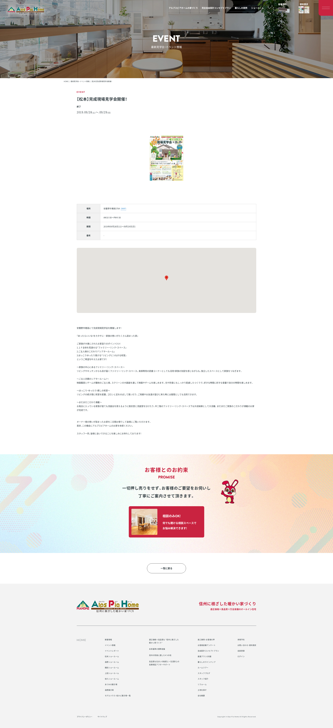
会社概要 (201, 695)
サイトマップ (102, 716)
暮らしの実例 (241, 7)
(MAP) (123, 208)
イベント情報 (110, 645)
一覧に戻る (166, 568)
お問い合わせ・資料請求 (247, 645)
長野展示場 (109, 690)
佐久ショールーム (112, 678)
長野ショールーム (112, 662)
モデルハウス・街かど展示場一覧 (118, 695)
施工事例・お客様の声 (206, 639)
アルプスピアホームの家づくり (183, 7)
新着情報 (108, 639)
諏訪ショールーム (112, 667)
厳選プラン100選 (204, 656)
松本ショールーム (112, 656)
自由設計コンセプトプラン (208, 650)
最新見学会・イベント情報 (80, 81)
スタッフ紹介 (203, 678)
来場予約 (241, 639)
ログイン (241, 656)
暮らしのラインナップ (207, 662)
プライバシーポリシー (84, 716)
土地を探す (202, 690)
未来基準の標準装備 (157, 649)
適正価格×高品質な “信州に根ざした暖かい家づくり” (164, 641)
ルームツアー (203, 667)
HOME (66, 81)
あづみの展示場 (111, 684)
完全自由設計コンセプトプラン (216, 7)
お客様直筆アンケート (207, 645)
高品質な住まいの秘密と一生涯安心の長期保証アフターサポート (164, 663)
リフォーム (202, 684)
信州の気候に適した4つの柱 (160, 655)
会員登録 (241, 650)
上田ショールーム (112, 673)
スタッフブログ (204, 673)
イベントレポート (112, 650)
